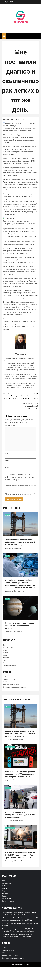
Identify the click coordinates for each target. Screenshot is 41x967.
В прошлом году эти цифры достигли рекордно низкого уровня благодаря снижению (19, 323)
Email (7, 460)
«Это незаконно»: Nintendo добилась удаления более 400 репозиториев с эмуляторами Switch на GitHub (20, 774)
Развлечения (7, 663)
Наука (20, 45)
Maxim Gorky (9, 119)
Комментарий (10, 425)
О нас (5, 677)
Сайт (7, 467)
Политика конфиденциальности (14, 687)
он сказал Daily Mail (27, 149)
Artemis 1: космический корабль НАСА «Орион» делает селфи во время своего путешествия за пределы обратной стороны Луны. (29, 400)
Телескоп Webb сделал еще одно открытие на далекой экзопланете (11, 397)
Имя (7, 453)
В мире (5, 650)
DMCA (5, 682)
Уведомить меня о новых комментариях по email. (20, 486)
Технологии (10, 747)
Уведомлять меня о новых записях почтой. (20, 494)
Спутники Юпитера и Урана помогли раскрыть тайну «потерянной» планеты (19, 625)
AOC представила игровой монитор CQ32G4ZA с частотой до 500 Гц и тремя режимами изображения (20, 855)
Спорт (5, 660)
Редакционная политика (11, 684)
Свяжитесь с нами (9, 665)
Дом (4, 645)
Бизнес (5, 653)
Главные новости (9, 647)
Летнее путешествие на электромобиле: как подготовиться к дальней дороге (20, 814)
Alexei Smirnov (18, 548)
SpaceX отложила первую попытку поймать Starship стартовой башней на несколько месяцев (20, 542)
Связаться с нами (9, 679)
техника (6, 658)
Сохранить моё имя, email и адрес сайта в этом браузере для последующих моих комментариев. (19, 477)
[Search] (37, 36)
